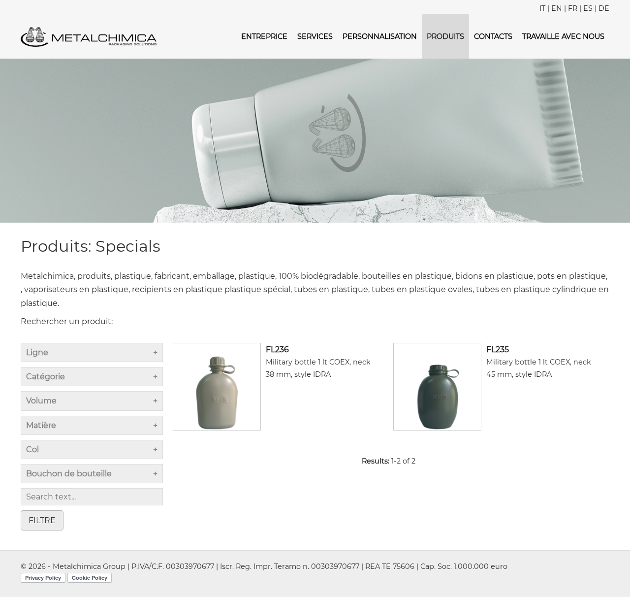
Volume (41, 400)
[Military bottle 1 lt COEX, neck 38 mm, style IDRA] (217, 386)
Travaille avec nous (563, 36)
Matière (41, 425)
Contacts (493, 36)
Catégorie (45, 376)
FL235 (497, 349)
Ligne (37, 352)
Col (32, 449)
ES (588, 8)
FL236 (277, 349)
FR (572, 8)
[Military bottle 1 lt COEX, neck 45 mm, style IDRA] (437, 386)
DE (603, 8)
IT (542, 8)
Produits (445, 36)
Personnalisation (380, 36)
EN (556, 8)
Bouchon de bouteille (69, 473)
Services (315, 36)
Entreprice (264, 36)
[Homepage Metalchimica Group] (89, 36)
